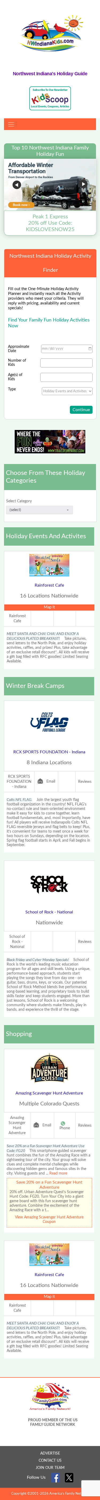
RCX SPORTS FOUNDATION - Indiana (49, 752)
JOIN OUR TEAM (50, 1468)
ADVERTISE (50, 1453)
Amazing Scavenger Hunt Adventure (49, 1093)
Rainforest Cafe (49, 585)
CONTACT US (50, 1461)
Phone (64, 1128)
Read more (58, 1173)
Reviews (84, 782)
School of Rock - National (49, 912)
